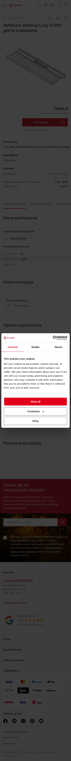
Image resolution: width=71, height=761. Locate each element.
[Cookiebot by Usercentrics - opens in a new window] (52, 338)
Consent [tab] (13, 347)
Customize (33, 411)
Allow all (35, 401)
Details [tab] (36, 347)
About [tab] (58, 347)
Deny (35, 421)
